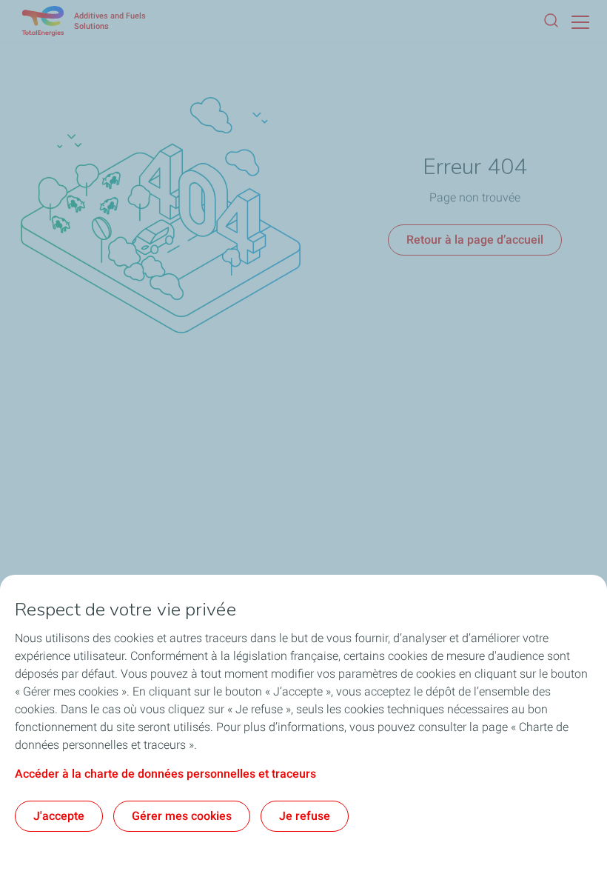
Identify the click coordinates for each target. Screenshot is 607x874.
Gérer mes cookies (182, 816)
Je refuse (304, 816)
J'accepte (58, 816)
